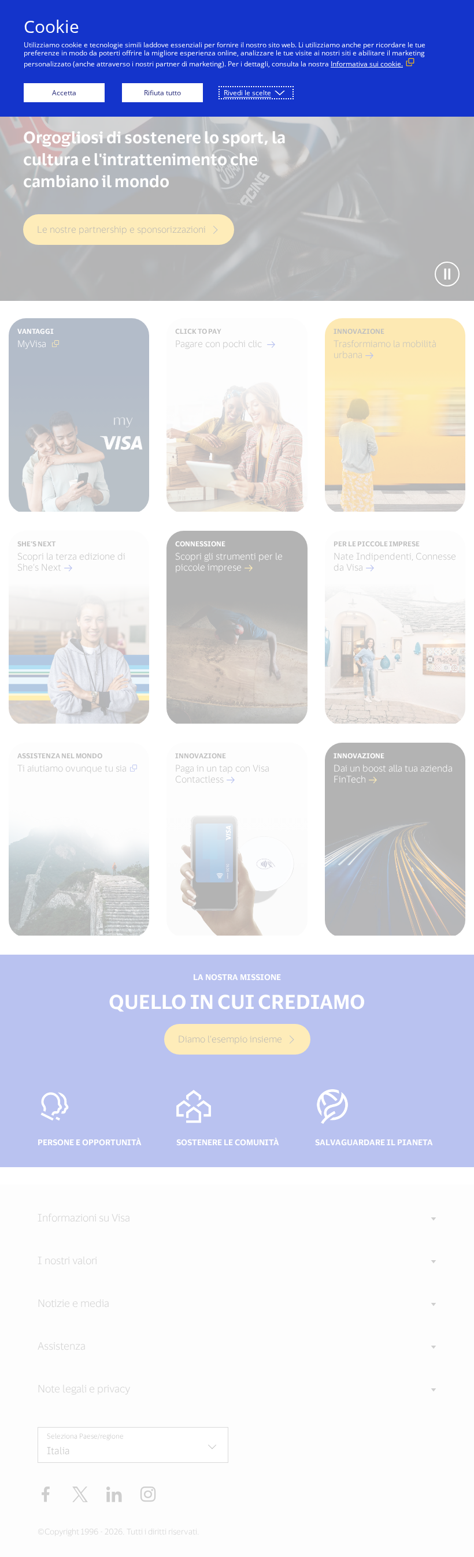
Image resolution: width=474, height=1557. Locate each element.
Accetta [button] (64, 93)
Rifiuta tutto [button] (162, 93)
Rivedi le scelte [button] (247, 93)
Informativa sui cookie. (367, 64)
